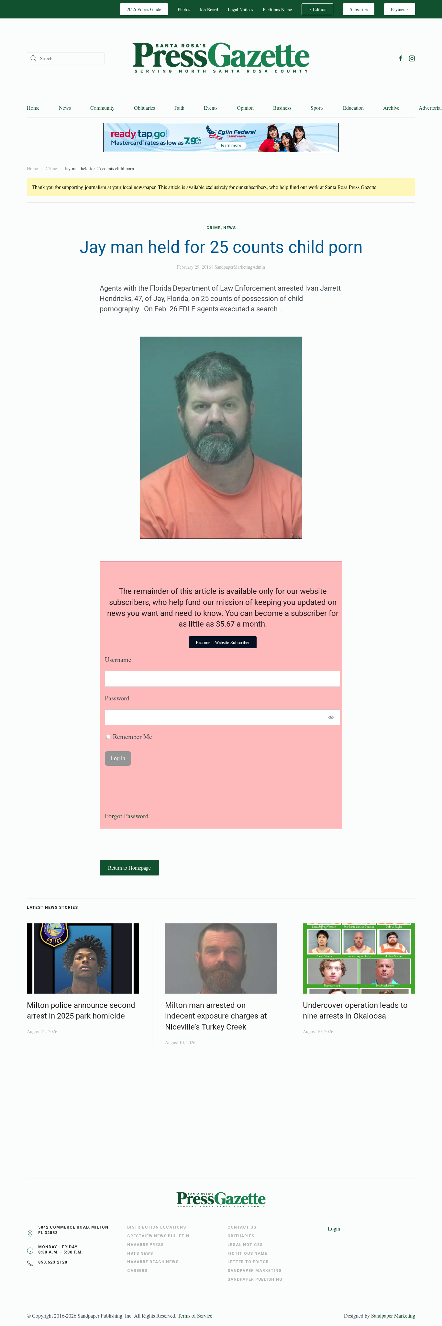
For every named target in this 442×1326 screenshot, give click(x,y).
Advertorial (430, 107)
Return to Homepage (129, 867)
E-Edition (317, 9)
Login (334, 1228)
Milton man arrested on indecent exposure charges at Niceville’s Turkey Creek (216, 1016)
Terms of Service (195, 1315)
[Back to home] (221, 58)
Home (33, 107)
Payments (399, 9)
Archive (391, 107)
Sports (317, 107)
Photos (184, 9)
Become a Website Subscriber (223, 642)
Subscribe (359, 9)
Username (118, 659)
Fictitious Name (277, 9)
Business (282, 107)
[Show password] (331, 717)
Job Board (209, 9)
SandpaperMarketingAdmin (240, 267)
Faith (179, 107)
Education (353, 107)
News (65, 107)
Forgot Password (127, 815)
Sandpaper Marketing (393, 1315)
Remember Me (131, 736)
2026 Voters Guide (144, 9)
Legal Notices (240, 9)
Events (210, 107)
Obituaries (144, 107)
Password (117, 698)
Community (102, 107)
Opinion (245, 107)
